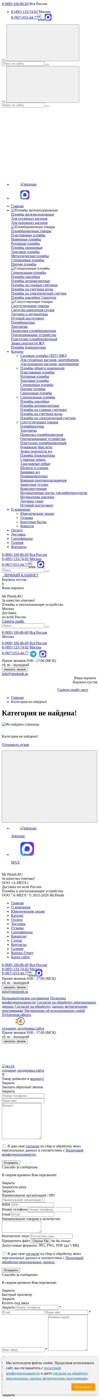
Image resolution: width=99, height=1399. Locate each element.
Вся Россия (38, 555)
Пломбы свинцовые (27, 248)
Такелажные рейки (35, 464)
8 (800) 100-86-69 (15, 4)
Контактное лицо (15, 1236)
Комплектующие (33, 489)
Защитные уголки (34, 484)
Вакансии (18, 936)
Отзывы (26, 518)
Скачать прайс (13, 621)
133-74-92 (15, 559)
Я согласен (83, 1387)
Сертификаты (22, 538)
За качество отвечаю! (18, 600)
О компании (20, 509)
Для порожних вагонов (29, 223)
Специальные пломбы (37, 397)
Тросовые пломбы (25, 252)
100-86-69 (15, 555)
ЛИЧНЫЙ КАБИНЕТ (20, 575)
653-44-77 (15, 565)
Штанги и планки (34, 468)
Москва (35, 559)
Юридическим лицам (37, 514)
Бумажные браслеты (36, 447)
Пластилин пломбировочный (34, 339)
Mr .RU (12, 596)
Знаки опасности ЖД (27, 343)
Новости (27, 526)
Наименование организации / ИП (28, 1195)
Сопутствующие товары (39, 422)
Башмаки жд (30, 472)
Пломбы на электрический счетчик (39, 293)
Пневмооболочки (34, 476)
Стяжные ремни (33, 459)
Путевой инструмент (27, 318)
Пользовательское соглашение (25, 998)
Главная (17, 206)
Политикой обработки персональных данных (42, 1260)
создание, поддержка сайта (23, 1028)
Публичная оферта (16, 1015)
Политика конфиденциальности (34, 1000)
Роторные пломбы (25, 243)
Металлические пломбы (30, 256)
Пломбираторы (23, 322)
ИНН (6, 1204)
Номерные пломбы (26, 239)
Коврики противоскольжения (43, 480)
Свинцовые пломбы (36, 393)
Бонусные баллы (33, 522)
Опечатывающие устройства (33, 335)
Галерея (17, 543)
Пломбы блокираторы (28, 347)
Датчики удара (31, 501)
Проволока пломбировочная (33, 331)
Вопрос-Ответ (22, 953)
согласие (32, 1146)
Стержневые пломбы (27, 260)
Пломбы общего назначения (42, 368)
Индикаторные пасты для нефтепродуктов (53, 493)
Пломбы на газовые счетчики (34, 285)
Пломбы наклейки (25, 277)
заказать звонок (15, 669)
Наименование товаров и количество (31, 1219)
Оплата (17, 530)
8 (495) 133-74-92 (24, 12)
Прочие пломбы (23, 264)
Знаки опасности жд (36, 451)
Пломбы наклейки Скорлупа (33, 297)
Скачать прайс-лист (72, 690)
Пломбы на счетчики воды (32, 289)
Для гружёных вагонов (29, 218)
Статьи (16, 940)
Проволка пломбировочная (41, 435)
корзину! (37, 1079)
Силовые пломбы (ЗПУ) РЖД (43, 356)
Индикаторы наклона (37, 497)
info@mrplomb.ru (15, 674)
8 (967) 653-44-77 (24, 17)
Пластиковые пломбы (28, 235)
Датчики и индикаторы (29, 314)
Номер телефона (15, 1209)
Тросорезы (19, 327)
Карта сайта (20, 957)
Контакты (18, 547)
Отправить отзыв (15, 745)
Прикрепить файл (16, 1241)
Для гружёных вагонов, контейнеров (49, 360)
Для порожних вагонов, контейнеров (49, 364)
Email (6, 1214)
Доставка (18, 534)
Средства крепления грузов (32, 310)
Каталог (17, 351)
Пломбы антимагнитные (30, 281)
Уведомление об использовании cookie (54, 1011)
